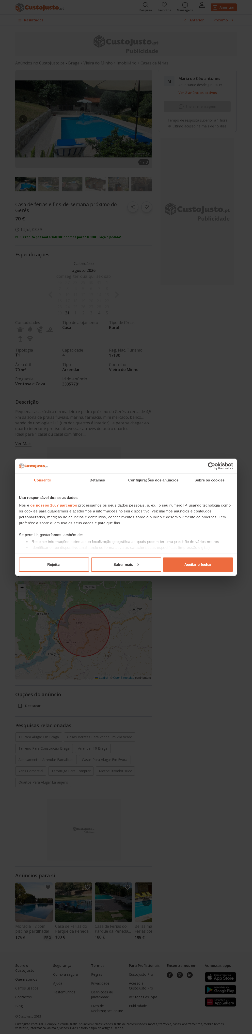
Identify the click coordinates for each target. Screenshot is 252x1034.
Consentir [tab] (42, 480)
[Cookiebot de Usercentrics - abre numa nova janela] (211, 466)
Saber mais (123, 564)
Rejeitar (54, 564)
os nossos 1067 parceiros (53, 505)
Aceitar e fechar (198, 564)
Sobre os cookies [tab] (209, 480)
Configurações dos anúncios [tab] (153, 480)
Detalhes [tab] (97, 480)
